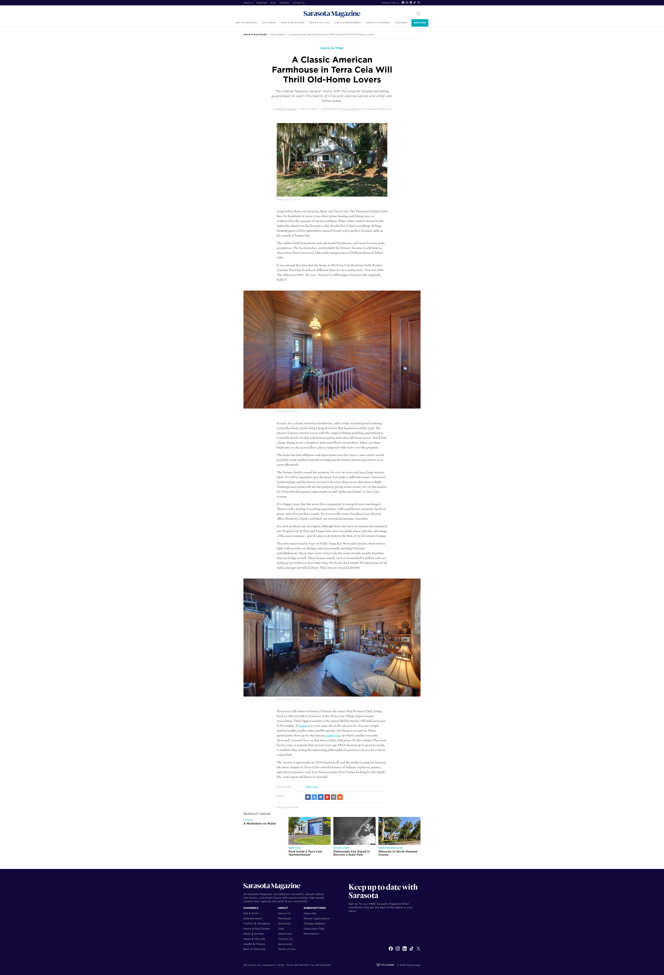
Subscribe (420, 22)
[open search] (418, 14)
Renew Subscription (317, 918)
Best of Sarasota (246, 22)
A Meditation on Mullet (259, 823)
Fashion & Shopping (256, 923)
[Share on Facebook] (308, 797)
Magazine (401, 22)
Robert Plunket (287, 109)
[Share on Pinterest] (327, 797)
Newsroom (285, 933)
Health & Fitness (254, 944)
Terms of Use (286, 949)
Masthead (262, 2)
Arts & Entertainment (347, 22)
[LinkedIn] (411, 2)
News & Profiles (253, 933)
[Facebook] (403, 2)
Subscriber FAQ (314, 928)
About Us (284, 913)
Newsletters (311, 933)
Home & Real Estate (293, 22)
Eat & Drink (269, 22)
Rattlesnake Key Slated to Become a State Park (351, 853)
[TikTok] (415, 2)
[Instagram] (407, 2)
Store (273, 2)
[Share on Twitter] (314, 797)
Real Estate (277, 34)
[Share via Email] (333, 797)
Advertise (284, 2)
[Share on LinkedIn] (321, 797)
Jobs (281, 928)
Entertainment (252, 918)
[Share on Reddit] (340, 797)
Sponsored (285, 944)
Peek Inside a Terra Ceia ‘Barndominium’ (305, 853)
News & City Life (320, 22)
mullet (302, 725)
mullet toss (333, 735)
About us (248, 2)
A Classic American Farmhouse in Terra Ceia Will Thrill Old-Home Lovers (331, 34)
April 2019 (349, 109)
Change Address (314, 923)
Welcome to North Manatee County (398, 853)
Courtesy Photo (291, 200)
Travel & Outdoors (378, 22)
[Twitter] (419, 2)
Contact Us (299, 2)
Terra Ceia (311, 786)
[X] (418, 950)
